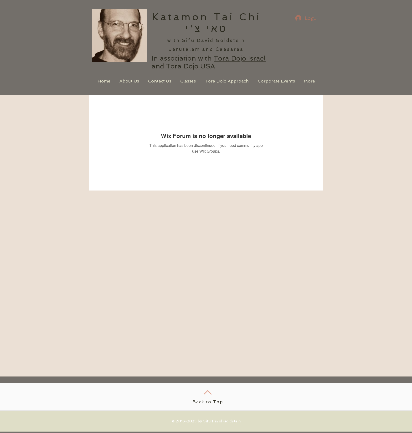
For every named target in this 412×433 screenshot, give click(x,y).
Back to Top (207, 401)
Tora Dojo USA (190, 66)
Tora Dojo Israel (240, 58)
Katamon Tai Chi (206, 17)
